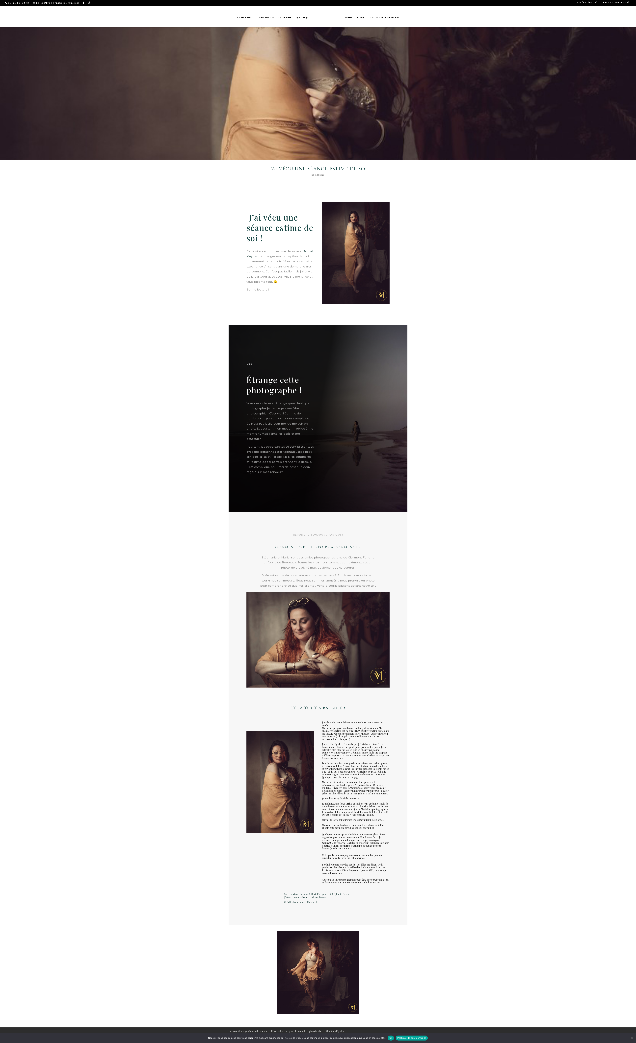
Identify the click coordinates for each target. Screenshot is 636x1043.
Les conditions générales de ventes (248, 1031)
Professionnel (587, 3)
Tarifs (360, 18)
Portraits (265, 18)
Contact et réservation (384, 18)
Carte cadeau (245, 18)
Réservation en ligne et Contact (288, 1031)
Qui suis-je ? (303, 18)
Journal (347, 18)
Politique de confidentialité (411, 1038)
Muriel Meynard (319, 894)
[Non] (632, 1038)
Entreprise (285, 18)
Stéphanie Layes (340, 894)
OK (391, 1038)
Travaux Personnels (616, 3)
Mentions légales (335, 1031)
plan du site (315, 1031)
